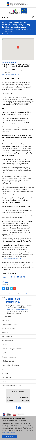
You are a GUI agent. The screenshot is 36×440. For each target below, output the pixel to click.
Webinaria (5, 332)
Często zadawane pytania (9, 324)
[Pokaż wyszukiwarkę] (33, 17)
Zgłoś (26, 293)
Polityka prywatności (8, 361)
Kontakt (4, 381)
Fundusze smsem (7, 377)
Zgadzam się (9, 436)
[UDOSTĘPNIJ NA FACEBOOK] (7, 288)
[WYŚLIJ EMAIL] (3, 288)
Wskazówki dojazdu (8, 62)
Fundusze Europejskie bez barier (12, 349)
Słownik (4, 344)
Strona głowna (6, 316)
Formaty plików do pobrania (10, 365)
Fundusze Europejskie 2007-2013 (12, 385)
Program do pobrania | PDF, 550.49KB (14, 277)
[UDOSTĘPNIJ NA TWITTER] (11, 288)
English (4, 353)
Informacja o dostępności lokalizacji (17, 309)
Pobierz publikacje (7, 340)
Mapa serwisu (6, 320)
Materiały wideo (7, 336)
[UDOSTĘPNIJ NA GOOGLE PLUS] (14, 288)
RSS (3, 369)
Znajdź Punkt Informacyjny (13, 300)
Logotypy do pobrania (8, 328)
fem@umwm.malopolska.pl (10, 74)
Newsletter (5, 373)
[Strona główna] (18, 4)
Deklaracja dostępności (9, 357)
